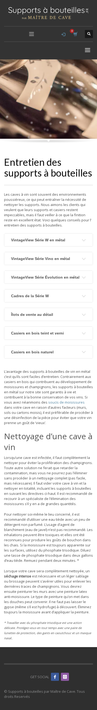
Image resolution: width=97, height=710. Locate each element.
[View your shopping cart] (75, 34)
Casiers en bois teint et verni (37, 333)
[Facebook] (55, 677)
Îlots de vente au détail (32, 314)
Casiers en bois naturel (32, 352)
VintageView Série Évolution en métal (45, 277)
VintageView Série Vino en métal (40, 258)
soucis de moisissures (66, 402)
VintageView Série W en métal (38, 240)
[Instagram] (65, 677)
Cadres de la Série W (30, 296)
